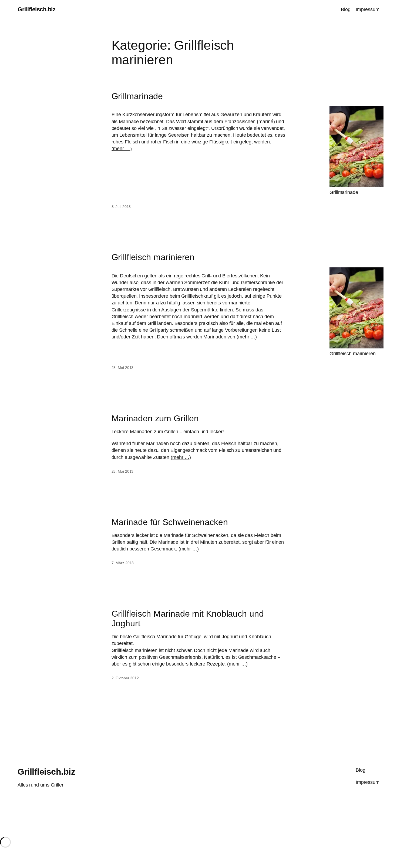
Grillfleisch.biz (36, 9)
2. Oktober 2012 (125, 678)
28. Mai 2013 (123, 367)
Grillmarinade (137, 96)
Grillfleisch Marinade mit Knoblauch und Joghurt (188, 618)
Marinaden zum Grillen (155, 418)
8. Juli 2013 (121, 206)
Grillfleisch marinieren (153, 257)
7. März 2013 (123, 563)
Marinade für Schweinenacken (170, 522)
